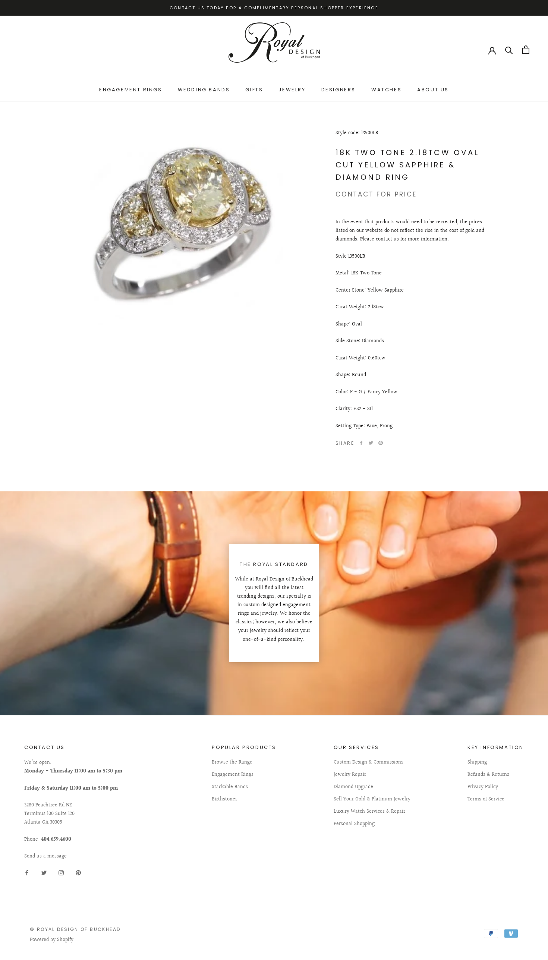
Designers (338, 90)
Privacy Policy (482, 787)
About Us (433, 90)
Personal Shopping (354, 824)
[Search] (509, 50)
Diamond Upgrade (353, 787)
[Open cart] (525, 49)
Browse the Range (232, 763)
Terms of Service (485, 799)
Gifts (254, 90)
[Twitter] (371, 443)
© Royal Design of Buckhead (75, 929)
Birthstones (224, 799)
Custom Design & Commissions (368, 763)
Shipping (477, 763)
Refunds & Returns (488, 775)
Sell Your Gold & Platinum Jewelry (372, 799)
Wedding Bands (204, 90)
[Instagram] (61, 872)
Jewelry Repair (350, 775)
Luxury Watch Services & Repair (369, 812)
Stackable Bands (230, 787)
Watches (386, 90)
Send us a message (45, 856)
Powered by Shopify (51, 940)
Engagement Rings (130, 90)
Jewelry (291, 90)
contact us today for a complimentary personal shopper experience (274, 8)
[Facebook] (361, 443)
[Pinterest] (380, 443)
